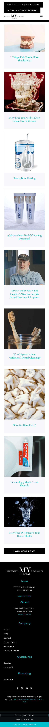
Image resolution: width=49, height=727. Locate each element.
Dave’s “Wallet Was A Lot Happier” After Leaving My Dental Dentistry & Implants (24, 294)
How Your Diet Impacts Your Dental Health (24, 534)
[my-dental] (14, 15)
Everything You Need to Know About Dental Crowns (24, 119)
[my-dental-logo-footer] (24, 568)
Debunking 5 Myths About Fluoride (24, 484)
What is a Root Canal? (24, 425)
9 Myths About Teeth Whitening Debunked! (24, 237)
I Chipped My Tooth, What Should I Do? (24, 59)
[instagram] (22, 688)
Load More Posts (24, 551)
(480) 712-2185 (24, 614)
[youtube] (27, 688)
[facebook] (18, 688)
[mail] (31, 688)
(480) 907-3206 (24, 596)
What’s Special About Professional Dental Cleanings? (24, 356)
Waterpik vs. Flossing (24, 178)
